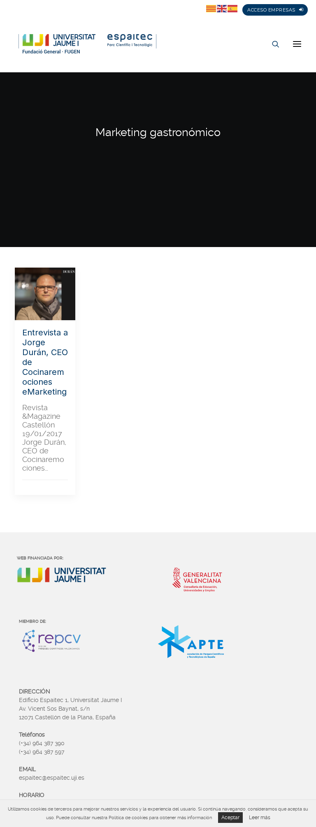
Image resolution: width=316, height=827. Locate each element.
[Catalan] (211, 8)
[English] (222, 8)
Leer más (259, 817)
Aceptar (230, 817)
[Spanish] (233, 8)
